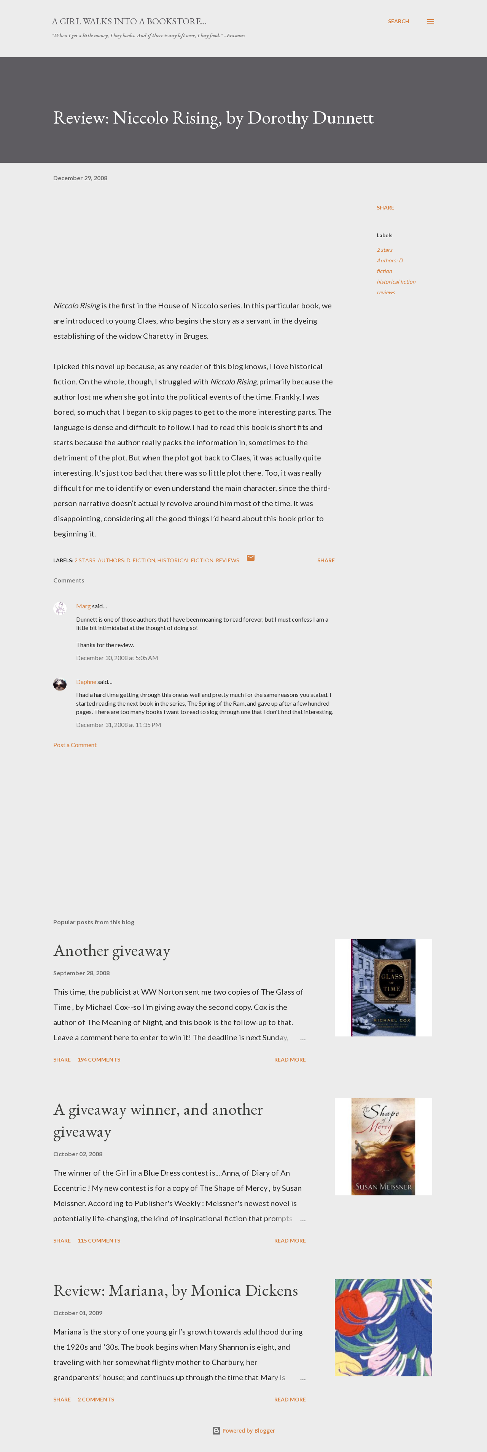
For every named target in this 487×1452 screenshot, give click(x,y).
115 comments (99, 1240)
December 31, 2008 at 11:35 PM (118, 724)
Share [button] (385, 207)
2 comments (96, 1399)
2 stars (384, 249)
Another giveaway (111, 950)
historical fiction (396, 281)
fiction (384, 271)
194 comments (99, 1059)
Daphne (86, 681)
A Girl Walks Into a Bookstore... (129, 21)
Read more (290, 1059)
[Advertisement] (181, 823)
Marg (83, 605)
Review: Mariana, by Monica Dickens (175, 1290)
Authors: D (390, 260)
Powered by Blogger (248, 1430)
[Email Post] (250, 560)
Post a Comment (75, 744)
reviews (386, 292)
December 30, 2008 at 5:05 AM (117, 657)
